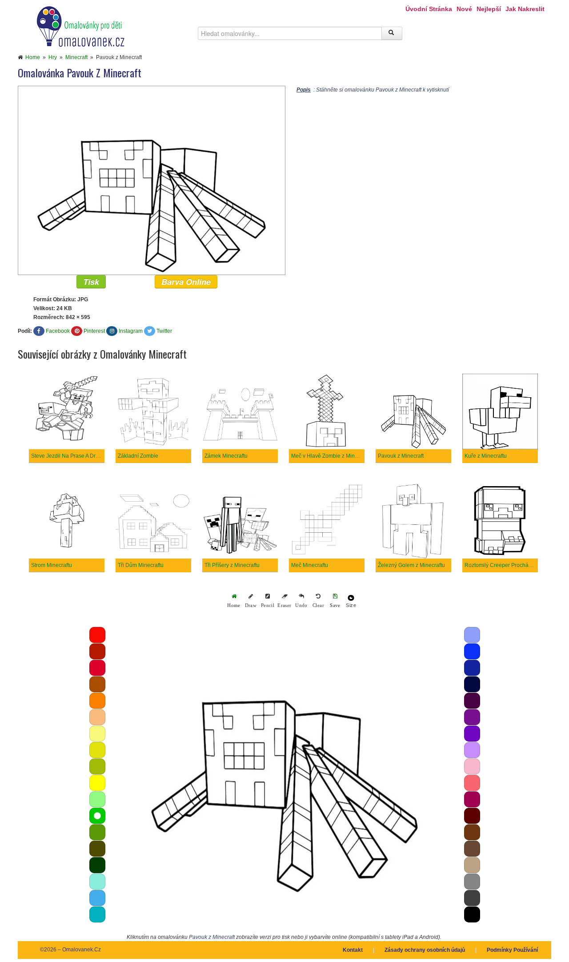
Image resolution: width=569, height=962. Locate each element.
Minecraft (76, 57)
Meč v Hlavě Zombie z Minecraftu (331, 456)
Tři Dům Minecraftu (141, 565)
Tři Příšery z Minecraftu (232, 565)
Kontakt (353, 950)
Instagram (131, 331)
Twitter (164, 331)
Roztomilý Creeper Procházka (501, 565)
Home (32, 57)
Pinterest (94, 331)
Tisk (91, 281)
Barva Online (186, 281)
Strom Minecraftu (51, 565)
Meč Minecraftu (309, 565)
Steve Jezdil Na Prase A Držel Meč (72, 456)
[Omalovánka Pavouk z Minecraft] (151, 180)
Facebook (58, 331)
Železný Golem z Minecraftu (411, 565)
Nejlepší (489, 8)
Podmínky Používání (512, 950)
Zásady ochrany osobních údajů (425, 950)
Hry (52, 57)
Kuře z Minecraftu (486, 456)
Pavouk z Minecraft (401, 456)
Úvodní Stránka (428, 8)
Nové (464, 8)
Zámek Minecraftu (226, 456)
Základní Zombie (138, 456)
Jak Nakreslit (525, 8)
